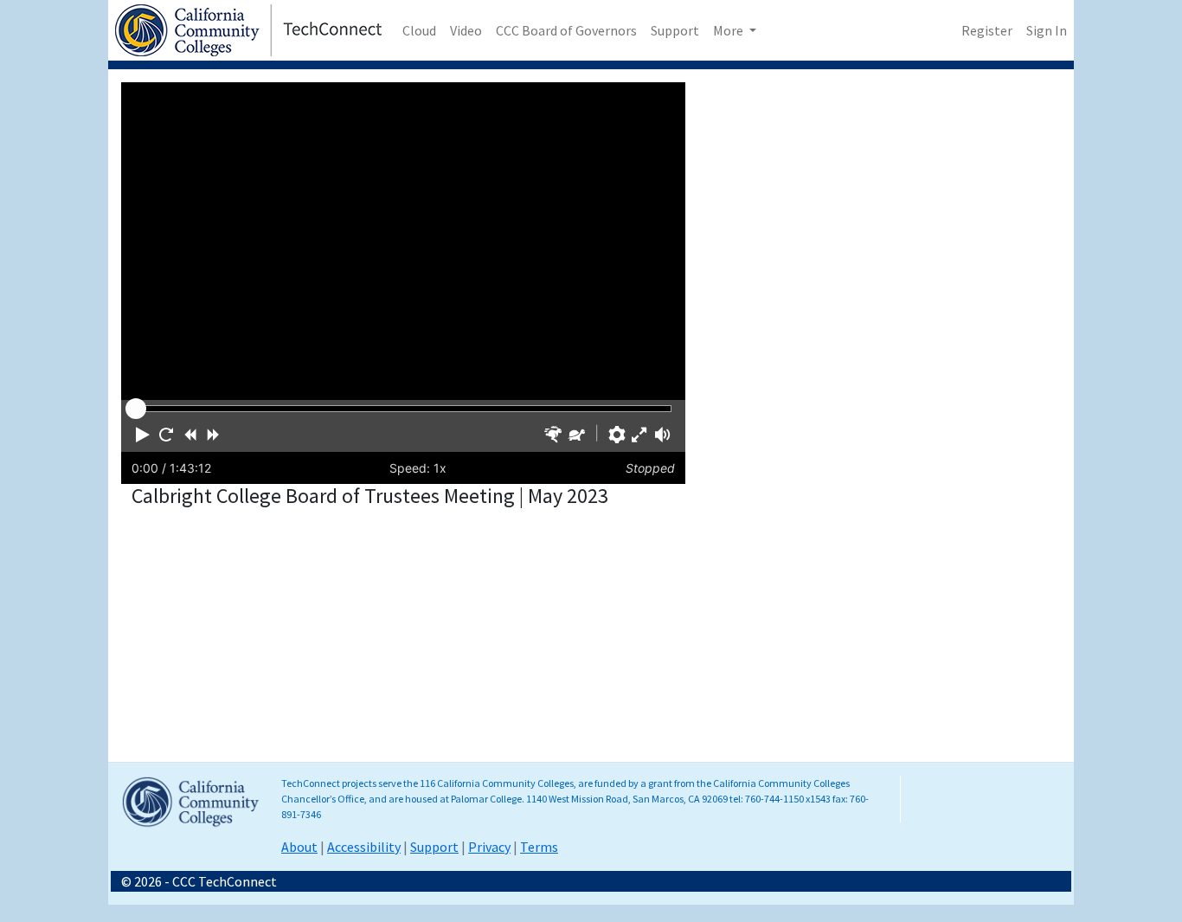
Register (986, 30)
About (299, 846)
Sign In (1046, 30)
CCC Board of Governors (566, 30)
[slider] (135, 408)
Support (675, 30)
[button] (142, 434)
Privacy (489, 846)
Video (466, 30)
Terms (539, 846)
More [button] (729, 30)
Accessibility (364, 846)
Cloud (419, 30)
